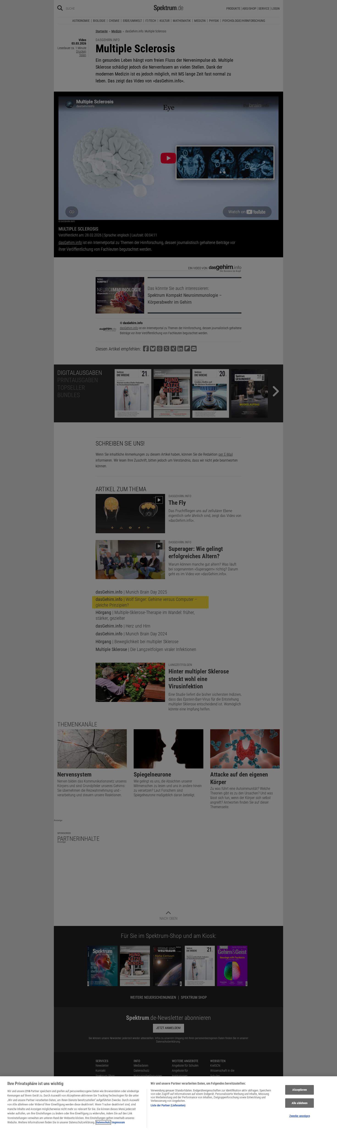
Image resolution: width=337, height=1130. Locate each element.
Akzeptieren (299, 1089)
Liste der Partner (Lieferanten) (168, 1105)
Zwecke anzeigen (299, 1116)
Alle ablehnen (300, 1103)
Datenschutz (103, 1122)
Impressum (118, 1122)
